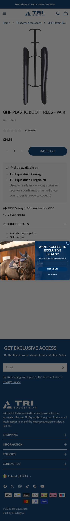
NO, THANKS (52, 274)
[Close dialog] (67, 243)
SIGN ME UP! (52, 269)
